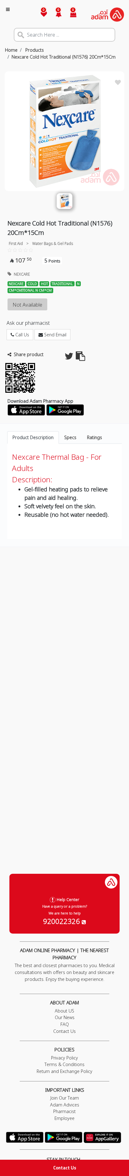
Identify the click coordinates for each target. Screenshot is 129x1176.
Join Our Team (64, 1098)
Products (34, 50)
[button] (55, 14)
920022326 (62, 921)
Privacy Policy (64, 1058)
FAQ (64, 1024)
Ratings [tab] (94, 437)
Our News (65, 1017)
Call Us (21, 335)
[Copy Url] (80, 358)
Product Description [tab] (33, 437)
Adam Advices (64, 1105)
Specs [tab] (70, 437)
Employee (64, 1118)
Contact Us (64, 1167)
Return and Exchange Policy (64, 1071)
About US (64, 1011)
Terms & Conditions (64, 1064)
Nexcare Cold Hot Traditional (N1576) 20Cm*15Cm (64, 57)
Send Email (54, 335)
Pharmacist (64, 1111)
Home (11, 50)
